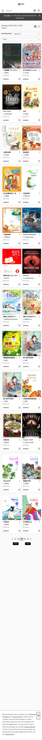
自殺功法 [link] (6, 440)
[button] (35, 27)
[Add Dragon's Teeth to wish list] (39, 449)
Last (28, 544)
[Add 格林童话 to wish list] (39, 161)
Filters (5, 39)
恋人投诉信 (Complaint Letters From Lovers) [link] (30, 70)
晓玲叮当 (27, 196)
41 (15, 539)
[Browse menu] (39, 10)
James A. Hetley (29, 442)
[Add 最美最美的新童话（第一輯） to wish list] (19, 366)
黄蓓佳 (7, 483)
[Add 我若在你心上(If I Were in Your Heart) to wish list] (19, 284)
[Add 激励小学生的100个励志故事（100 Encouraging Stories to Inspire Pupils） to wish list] (19, 325)
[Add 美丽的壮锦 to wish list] (39, 490)
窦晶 (6, 360)
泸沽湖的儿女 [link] (27, 522)
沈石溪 (7, 155)
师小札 (7, 278)
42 (18, 539)
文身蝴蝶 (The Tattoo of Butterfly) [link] (11, 70)
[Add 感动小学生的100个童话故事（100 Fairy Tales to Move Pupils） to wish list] (39, 325)
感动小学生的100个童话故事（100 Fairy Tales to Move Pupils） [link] (30, 317)
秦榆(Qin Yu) (28, 319)
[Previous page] (12, 539)
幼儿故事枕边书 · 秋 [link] (9, 193)
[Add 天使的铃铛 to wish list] (19, 243)
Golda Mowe (8, 114)
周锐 (26, 401)
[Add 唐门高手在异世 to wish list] (39, 366)
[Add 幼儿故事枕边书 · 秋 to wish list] (19, 202)
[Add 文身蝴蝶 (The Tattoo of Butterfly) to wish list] (19, 79)
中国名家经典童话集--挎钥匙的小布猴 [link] (30, 399)
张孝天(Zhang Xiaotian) (11, 319)
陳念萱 (7, 442)
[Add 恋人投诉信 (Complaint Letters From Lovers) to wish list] (39, 79)
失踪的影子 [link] (26, 193)
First (15, 544)
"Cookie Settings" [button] (29, 727)
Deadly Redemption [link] (29, 234)
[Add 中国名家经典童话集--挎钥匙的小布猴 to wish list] (39, 408)
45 (28, 539)
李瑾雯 (27, 155)
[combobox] (16, 10)
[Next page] (31, 539)
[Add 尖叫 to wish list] (39, 120)
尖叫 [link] (24, 111)
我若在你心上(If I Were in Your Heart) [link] (11, 275)
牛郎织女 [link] (6, 522)
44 (25, 539)
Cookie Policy (9, 734)
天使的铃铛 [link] (7, 234)
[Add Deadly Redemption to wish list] (39, 243)
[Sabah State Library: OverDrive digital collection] (21, 4)
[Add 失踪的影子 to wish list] (39, 202)
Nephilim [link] (26, 275)
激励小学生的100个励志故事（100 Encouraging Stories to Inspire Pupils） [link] (11, 317)
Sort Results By (6, 34)
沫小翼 (27, 73)
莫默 (26, 360)
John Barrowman (29, 278)
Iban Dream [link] (7, 111)
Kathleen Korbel (29, 237)
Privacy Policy (17, 717)
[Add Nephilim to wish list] (39, 284)
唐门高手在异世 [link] (28, 358)
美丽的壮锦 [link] (26, 481)
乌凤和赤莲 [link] (7, 152)
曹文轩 (27, 114)
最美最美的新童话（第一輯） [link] (11, 358)
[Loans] (35, 11)
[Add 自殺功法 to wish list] (19, 449)
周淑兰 (7, 73)
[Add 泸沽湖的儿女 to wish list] (39, 531)
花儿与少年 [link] (7, 481)
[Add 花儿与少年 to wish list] (19, 490)
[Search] (2, 10)
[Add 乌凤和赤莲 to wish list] (19, 161)
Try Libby (7, 16)
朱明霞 (7, 196)
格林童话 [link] (26, 152)
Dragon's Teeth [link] (28, 440)
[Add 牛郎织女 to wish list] (19, 531)
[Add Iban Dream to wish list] (19, 120)
